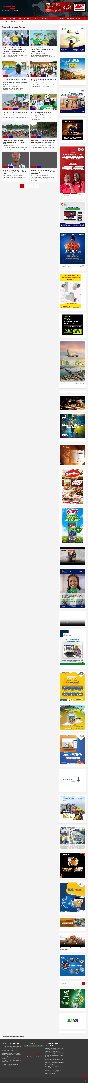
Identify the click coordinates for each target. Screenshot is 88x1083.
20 (33, 1054)
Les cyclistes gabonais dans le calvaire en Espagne (41, 113)
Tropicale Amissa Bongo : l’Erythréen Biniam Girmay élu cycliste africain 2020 (15, 171)
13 (33, 1052)
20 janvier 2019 (34, 175)
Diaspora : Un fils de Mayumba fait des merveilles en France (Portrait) (54, 1055)
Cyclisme (6, 44)
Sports (44, 18)
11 (27, 1052)
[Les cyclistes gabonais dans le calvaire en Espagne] (43, 102)
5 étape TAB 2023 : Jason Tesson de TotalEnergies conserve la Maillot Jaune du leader (43, 49)
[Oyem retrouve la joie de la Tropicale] (15, 102)
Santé (51, 18)
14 (36, 1052)
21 (36, 1054)
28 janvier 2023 (6, 53)
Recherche (83, 983)
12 (30, 1052)
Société (37, 18)
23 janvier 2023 (34, 82)
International (61, 18)
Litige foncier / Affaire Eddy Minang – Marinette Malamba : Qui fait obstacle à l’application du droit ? (54, 1050)
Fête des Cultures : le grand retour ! (10, 1050)
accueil (5, 18)
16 (41, 1052)
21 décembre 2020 (7, 175)
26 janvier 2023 (6, 86)
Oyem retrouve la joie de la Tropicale (15, 112)
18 (27, 1054)
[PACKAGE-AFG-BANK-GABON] (72, 570)
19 (30, 1054)
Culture (29, 18)
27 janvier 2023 (34, 53)
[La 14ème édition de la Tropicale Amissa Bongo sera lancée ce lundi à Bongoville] (43, 160)
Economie (21, 18)
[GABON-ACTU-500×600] (72, 672)
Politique (12, 18)
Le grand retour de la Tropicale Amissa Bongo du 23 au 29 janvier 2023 (14, 142)
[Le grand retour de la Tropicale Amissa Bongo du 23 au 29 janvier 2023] (15, 130)
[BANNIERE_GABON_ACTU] (72, 445)
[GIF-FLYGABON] (72, 706)
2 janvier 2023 (34, 115)
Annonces (70, 18)
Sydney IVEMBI (14, 53)
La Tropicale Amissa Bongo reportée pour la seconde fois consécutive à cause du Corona (43, 142)
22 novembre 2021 (35, 145)
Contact (78, 18)
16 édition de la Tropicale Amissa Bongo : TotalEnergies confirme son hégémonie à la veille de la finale (15, 49)
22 (38, 1054)
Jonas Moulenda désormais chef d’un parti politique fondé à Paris (53, 1072)
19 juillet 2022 (6, 145)
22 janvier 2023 (6, 114)
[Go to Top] (84, 1076)
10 (25, 1052)
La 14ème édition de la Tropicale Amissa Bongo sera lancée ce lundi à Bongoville (43, 171)
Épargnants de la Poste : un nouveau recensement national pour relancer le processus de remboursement (54, 1061)
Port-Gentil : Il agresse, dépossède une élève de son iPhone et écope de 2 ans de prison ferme (11, 1060)
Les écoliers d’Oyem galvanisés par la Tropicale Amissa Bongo (43, 80)
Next (36, 186)
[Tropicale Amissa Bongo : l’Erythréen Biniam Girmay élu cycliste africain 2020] (15, 160)
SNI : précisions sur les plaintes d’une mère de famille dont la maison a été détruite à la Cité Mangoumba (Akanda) (11, 1055)
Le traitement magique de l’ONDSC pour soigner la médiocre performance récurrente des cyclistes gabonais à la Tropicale (15, 81)
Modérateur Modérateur (43, 115)
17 (25, 1054)
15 (38, 1052)
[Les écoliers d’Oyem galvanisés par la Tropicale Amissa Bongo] (43, 69)
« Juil (25, 1060)
